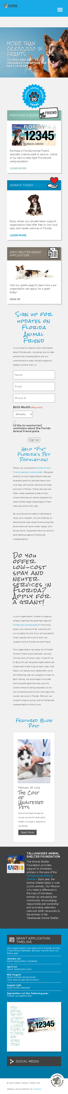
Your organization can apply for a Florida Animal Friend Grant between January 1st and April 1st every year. (34, 950)
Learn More (18, 168)
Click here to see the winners (22, 979)
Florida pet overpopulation (26, 625)
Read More (27, 832)
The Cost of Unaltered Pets (31, 800)
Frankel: (37, 1089)
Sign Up (15, 299)
